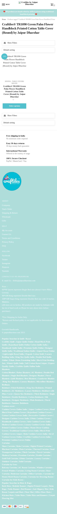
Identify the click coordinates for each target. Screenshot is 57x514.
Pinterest (5, 267)
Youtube (5, 271)
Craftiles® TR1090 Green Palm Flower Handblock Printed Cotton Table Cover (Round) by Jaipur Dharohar (14, 91)
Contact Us (6, 234)
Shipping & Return (10, 213)
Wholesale (6, 217)
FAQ (4, 246)
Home (4, 19)
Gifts (4, 221)
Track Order (7, 209)
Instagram (6, 263)
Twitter (5, 259)
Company (6, 205)
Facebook (6, 255)
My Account (7, 230)
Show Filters (12, 43)
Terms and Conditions (11, 238)
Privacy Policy (8, 242)
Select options (14, 106)
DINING (8, 81)
